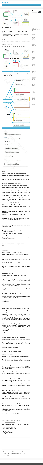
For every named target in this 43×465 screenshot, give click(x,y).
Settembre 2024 (34, 63)
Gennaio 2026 (33, 44)
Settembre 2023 (34, 77)
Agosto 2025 (33, 50)
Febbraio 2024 (34, 71)
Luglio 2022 (33, 93)
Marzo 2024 (33, 70)
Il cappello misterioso (34, 30)
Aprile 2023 (33, 83)
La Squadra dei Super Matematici (36, 29)
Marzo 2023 (33, 84)
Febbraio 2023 (33, 85)
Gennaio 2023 (33, 86)
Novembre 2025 (34, 46)
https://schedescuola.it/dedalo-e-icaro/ (10, 422)
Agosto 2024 (33, 64)
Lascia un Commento (5, 29)
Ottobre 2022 (33, 90)
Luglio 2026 (33, 37)
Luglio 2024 (33, 65)
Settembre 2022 (34, 91)
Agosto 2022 (33, 92)
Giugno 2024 (33, 66)
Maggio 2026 (33, 39)
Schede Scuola (5, 2)
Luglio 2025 (33, 51)
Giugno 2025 (33, 52)
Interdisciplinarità (4, 439)
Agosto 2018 (33, 104)
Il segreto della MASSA (34, 28)
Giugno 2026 (33, 38)
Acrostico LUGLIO (28, 439)
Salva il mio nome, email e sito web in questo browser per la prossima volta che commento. (14, 453)
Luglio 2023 (33, 79)
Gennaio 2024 (33, 72)
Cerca (32, 10)
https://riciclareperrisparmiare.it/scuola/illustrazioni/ (12, 418)
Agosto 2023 (33, 78)
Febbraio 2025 (34, 57)
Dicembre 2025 (34, 45)
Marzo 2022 (33, 98)
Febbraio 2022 (34, 99)
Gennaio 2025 (33, 58)
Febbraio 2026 (34, 43)
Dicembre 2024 (34, 59)
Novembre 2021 (34, 103)
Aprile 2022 (33, 97)
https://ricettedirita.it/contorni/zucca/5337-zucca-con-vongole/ (12, 420)
